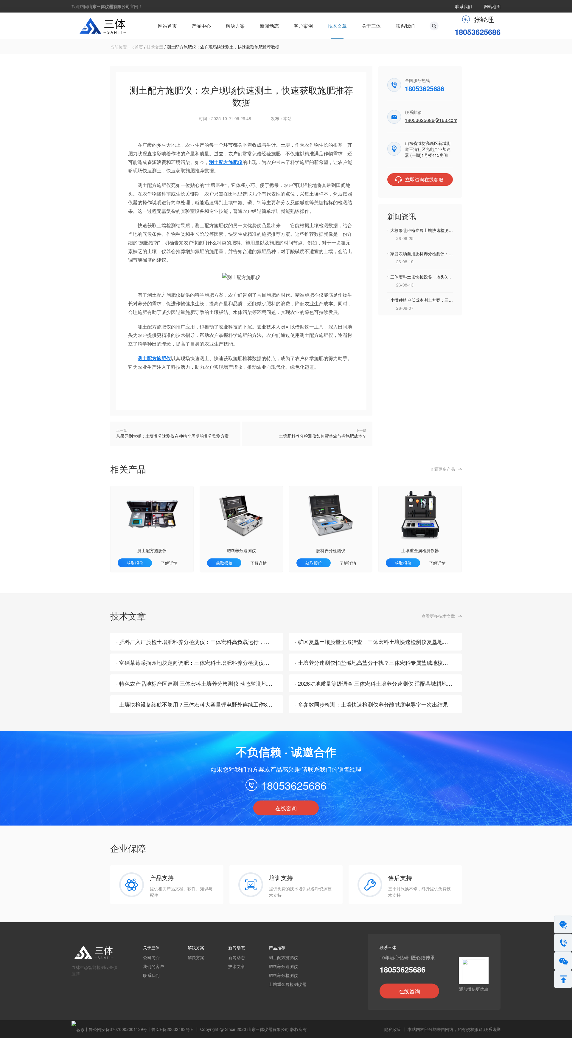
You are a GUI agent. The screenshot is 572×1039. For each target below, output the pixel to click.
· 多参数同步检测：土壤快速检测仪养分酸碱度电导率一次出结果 (371, 704)
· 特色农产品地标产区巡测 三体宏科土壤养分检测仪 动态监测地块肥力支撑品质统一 (215, 683)
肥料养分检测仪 (330, 550)
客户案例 (303, 25)
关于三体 (371, 25)
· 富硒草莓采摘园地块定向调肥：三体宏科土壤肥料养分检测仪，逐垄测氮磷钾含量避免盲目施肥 (230, 662)
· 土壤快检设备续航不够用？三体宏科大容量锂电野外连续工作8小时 (197, 704)
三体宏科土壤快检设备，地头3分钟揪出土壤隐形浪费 (439, 277)
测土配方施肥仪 (152, 550)
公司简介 (151, 957)
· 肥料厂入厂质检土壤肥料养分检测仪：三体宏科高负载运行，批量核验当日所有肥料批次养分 (227, 641)
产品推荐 (277, 947)
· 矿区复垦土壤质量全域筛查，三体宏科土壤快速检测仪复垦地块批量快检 (382, 641)
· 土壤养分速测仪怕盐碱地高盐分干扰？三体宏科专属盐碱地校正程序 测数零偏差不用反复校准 (407, 662)
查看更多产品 (442, 469)
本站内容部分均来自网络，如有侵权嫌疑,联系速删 (454, 1029)
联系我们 (463, 6)
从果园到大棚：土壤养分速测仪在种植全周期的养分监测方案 (172, 436)
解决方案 (235, 25)
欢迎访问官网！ (107, 6)
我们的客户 (153, 966)
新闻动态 (269, 25)
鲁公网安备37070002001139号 (118, 1029)
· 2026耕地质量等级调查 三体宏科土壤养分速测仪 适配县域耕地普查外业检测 (387, 683)
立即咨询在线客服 (424, 179)
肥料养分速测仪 (241, 550)
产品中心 (201, 25)
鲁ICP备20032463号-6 (172, 1029)
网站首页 (167, 25)
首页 (139, 47)
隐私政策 (392, 1029)
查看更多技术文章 (438, 616)
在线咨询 (286, 808)
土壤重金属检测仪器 (420, 550)
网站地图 (492, 6)
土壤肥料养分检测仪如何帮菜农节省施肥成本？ (322, 436)
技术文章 (337, 25)
